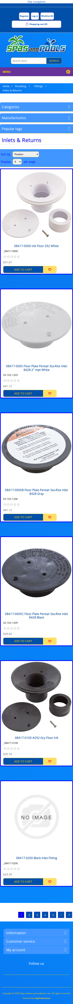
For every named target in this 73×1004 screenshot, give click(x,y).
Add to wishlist (50, 269)
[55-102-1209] (36, 573)
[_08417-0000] (36, 205)
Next (61, 915)
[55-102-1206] (36, 449)
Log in (35, 15)
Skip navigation (36, 1)
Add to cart (23, 269)
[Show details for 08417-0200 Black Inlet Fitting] (36, 817)
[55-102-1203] (36, 325)
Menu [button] (7, 72)
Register (24, 15)
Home (6, 86)
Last (69, 915)
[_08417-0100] (36, 697)
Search (54, 60)
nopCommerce (42, 998)
